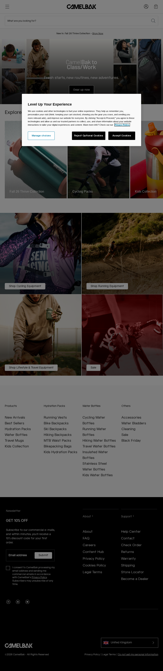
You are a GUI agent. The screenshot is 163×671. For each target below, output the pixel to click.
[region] (81, 120)
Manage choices (41, 135)
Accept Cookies (122, 135)
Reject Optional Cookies (88, 135)
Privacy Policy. (122, 125)
